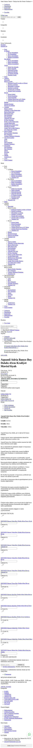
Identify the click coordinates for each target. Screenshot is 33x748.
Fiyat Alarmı (4, 374)
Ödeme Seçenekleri (9, 407)
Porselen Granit (12, 75)
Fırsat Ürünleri (8, 160)
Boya (5, 141)
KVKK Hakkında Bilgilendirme (13, 718)
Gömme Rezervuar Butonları (16, 101)
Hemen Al (3, 386)
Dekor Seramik (12, 68)
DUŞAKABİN (8, 701)
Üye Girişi (7, 323)
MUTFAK (7, 702)
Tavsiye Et (11, 400)
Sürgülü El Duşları (9, 126)
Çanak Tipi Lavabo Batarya (12, 128)
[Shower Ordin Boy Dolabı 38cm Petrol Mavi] (3, 637)
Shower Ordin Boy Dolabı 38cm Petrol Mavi (19, 639)
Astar (5, 139)
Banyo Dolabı (8, 131)
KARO (6, 691)
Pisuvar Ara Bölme (9, 105)
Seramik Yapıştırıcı (9, 144)
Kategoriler (7, 7)
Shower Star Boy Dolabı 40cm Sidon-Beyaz (19, 594)
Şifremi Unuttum (14, 330)
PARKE (6, 693)
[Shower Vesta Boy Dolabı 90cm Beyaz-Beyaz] (3, 556)
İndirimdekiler (8, 729)
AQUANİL (4, 355)
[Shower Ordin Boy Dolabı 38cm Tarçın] (3, 626)
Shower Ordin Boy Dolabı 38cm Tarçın (18, 628)
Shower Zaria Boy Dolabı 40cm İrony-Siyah (19, 521)
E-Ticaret (12, 745)
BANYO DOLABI (9, 338)
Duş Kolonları (8, 115)
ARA (19, 17)
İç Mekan (7, 51)
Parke (5, 76)
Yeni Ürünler (7, 727)
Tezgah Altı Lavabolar (14, 89)
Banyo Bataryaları (9, 112)
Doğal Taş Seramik (13, 67)
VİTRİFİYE (7, 694)
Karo (5, 49)
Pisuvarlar (7, 80)
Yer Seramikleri (12, 54)
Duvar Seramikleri (13, 52)
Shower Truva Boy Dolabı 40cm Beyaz (18, 583)
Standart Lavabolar (13, 88)
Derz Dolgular (8, 142)
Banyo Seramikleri (13, 56)
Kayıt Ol (9, 331)
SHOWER (4, 521)
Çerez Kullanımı (8, 715)
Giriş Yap (3, 331)
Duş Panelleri (8, 117)
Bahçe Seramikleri (13, 62)
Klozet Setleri (11, 94)
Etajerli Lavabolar (13, 84)
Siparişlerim (7, 6)
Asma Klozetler (12, 97)
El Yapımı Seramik (13, 73)
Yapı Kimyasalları (9, 137)
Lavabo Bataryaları (9, 123)
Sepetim (6, 732)
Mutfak (6, 155)
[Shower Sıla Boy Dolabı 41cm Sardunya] (3, 615)
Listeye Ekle (4, 400)
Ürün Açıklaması (9, 405)
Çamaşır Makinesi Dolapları (12, 136)
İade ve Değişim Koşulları (11, 713)
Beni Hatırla (6, 330)
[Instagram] (7, 674)
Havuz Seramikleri (13, 60)
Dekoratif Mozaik (13, 72)
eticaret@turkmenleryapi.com (12, 741)
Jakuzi (6, 150)
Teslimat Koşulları (9, 712)
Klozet (6, 92)
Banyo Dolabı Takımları (11, 133)
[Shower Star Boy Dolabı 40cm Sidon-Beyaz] (3, 593)
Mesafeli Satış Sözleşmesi (11, 716)
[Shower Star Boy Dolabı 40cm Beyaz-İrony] (3, 604)
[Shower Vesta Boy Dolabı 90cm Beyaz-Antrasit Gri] (3, 569)
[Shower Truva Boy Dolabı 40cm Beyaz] (3, 582)
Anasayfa (7, 336)
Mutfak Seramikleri (13, 57)
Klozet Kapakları (12, 96)
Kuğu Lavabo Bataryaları (11, 121)
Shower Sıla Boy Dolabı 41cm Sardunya (18, 617)
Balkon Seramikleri (13, 64)
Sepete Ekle (4, 384)
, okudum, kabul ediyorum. (16, 666)
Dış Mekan (7, 59)
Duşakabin (7, 145)
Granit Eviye (7, 157)
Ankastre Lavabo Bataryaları (12, 110)
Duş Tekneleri (8, 149)
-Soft (8, 745)
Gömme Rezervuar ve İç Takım (16, 99)
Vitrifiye (6, 78)
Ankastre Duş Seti (9, 118)
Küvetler (6, 152)
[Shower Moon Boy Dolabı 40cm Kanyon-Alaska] (3, 648)
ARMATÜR (7, 696)
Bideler (6, 102)
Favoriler (6, 12)
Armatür (6, 107)
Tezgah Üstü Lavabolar (14, 91)
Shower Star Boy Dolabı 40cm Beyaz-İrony (19, 605)
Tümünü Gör (15, 177)
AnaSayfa (7, 4)
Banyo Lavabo (8, 81)
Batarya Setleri (8, 109)
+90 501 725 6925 (6, 686)
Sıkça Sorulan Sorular (10, 730)
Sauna (6, 154)
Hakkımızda (7, 720)
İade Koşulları (8, 410)
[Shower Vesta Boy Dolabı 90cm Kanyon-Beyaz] (3, 530)
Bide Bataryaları (8, 113)
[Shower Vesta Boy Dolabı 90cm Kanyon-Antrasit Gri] (3, 543)
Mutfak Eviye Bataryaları (11, 125)
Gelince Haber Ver (6, 394)
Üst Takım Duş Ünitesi (10, 129)
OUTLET (7, 704)
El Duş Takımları (9, 120)
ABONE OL (21, 664)
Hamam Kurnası (8, 104)
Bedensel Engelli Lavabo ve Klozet (17, 83)
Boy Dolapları (8, 134)
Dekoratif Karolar (13, 70)
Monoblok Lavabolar (14, 86)
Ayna (5, 158)
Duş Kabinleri (8, 147)
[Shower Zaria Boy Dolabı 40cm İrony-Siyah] (3, 519)
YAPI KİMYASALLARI (11, 699)
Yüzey (6, 65)
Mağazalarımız (8, 9)
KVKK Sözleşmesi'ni (9, 666)
